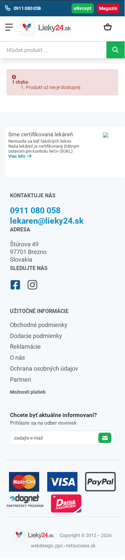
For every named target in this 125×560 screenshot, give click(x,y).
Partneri (20, 379)
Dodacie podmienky (36, 335)
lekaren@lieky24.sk (46, 221)
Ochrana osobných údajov (44, 368)
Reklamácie (25, 346)
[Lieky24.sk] (44, 28)
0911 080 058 (35, 210)
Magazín (108, 8)
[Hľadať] (115, 49)
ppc (59, 545)
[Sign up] (104, 438)
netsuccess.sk (80, 545)
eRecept (82, 8)
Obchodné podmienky (38, 324)
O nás (17, 357)
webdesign (42, 545)
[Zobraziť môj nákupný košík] (110, 27)
